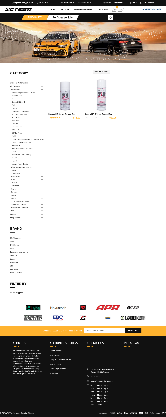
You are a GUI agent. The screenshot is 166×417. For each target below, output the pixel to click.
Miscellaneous (17, 127)
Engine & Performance (19, 83)
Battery (13, 170)
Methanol (15, 124)
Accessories (15, 90)
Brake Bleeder (17, 96)
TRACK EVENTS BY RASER (150, 9)
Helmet (14, 161)
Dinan (12, 259)
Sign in (134, 3)
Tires (12, 211)
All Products (15, 86)
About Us (65, 9)
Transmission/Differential (20, 207)
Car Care (14, 183)
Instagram (131, 343)
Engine (13, 189)
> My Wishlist (55, 355)
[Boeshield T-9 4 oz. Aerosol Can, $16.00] (65, 94)
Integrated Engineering (19, 252)
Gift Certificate (118, 3)
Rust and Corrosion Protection (22, 148)
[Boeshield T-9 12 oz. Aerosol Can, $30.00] (101, 94)
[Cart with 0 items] (115, 9)
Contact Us (102, 9)
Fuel (13, 105)
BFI (11, 266)
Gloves (14, 108)
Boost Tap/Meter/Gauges (20, 201)
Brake (13, 179)
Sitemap (31, 413)
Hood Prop (16, 117)
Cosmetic (15, 99)
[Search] (121, 9)
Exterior (13, 195)
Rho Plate (14, 269)
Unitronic (13, 255)
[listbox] (101, 71)
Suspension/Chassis (18, 204)
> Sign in (53, 360)
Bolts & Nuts (15, 173)
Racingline (14, 262)
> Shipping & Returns (58, 369)
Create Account (148, 3)
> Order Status (55, 364)
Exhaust (14, 192)
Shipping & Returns (83, 9)
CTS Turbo (14, 245)
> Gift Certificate (56, 351)
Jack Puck (15, 121)
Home (53, 9)
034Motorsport (16, 238)
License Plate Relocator (20, 164)
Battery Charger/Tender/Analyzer (23, 93)
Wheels (13, 214)
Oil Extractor (16, 130)
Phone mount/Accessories (21, 142)
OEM (12, 242)
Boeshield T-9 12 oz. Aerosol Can (98, 114)
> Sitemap (54, 373)
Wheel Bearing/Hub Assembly (21, 167)
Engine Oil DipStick (18, 102)
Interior (13, 198)
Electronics (15, 186)
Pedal (14, 136)
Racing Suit (16, 145)
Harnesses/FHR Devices (20, 111)
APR (12, 248)
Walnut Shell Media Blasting (21, 155)
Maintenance (15, 176)
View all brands (16, 273)
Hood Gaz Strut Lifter (19, 114)
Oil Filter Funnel (17, 133)
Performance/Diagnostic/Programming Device (28, 139)
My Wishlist (107, 3)
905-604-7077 (43, 3)
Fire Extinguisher (17, 158)
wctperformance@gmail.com (23, 3)
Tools (14, 152)
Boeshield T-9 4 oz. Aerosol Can (61, 114)
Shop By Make (16, 218)
